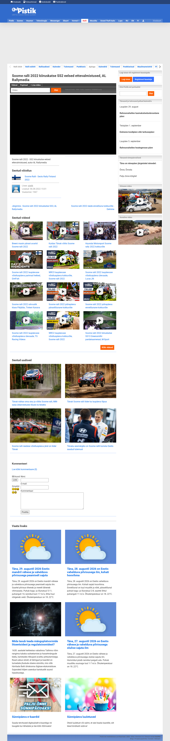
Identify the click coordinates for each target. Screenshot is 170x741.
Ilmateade (17, 2)
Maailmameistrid (144, 67)
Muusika (93, 21)
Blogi (131, 739)
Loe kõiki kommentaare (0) (24, 469)
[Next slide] (159, 66)
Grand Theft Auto (107, 21)
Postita (25, 512)
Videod (14, 85)
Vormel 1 (75, 21)
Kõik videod (107, 347)
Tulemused (68, 67)
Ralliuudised (44, 67)
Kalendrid (103, 67)
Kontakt (150, 739)
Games (20, 21)
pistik (30, 185)
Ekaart (66, 21)
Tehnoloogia (41, 21)
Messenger (55, 21)
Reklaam (157, 739)
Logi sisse (126, 79)
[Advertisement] (85, 43)
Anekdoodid (45, 2)
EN (132, 21)
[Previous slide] (10, 66)
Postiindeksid (60, 2)
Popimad (24, 85)
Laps (120, 21)
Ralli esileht (30, 67)
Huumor (29, 21)
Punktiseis (81, 67)
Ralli (85, 21)
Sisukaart (157, 21)
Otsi (56, 90)
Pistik (11, 21)
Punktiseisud (128, 67)
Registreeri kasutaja (143, 79)
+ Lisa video (36, 85)
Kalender (56, 67)
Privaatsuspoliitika (141, 739)
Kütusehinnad (31, 2)
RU (127, 21)
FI (138, 21)
